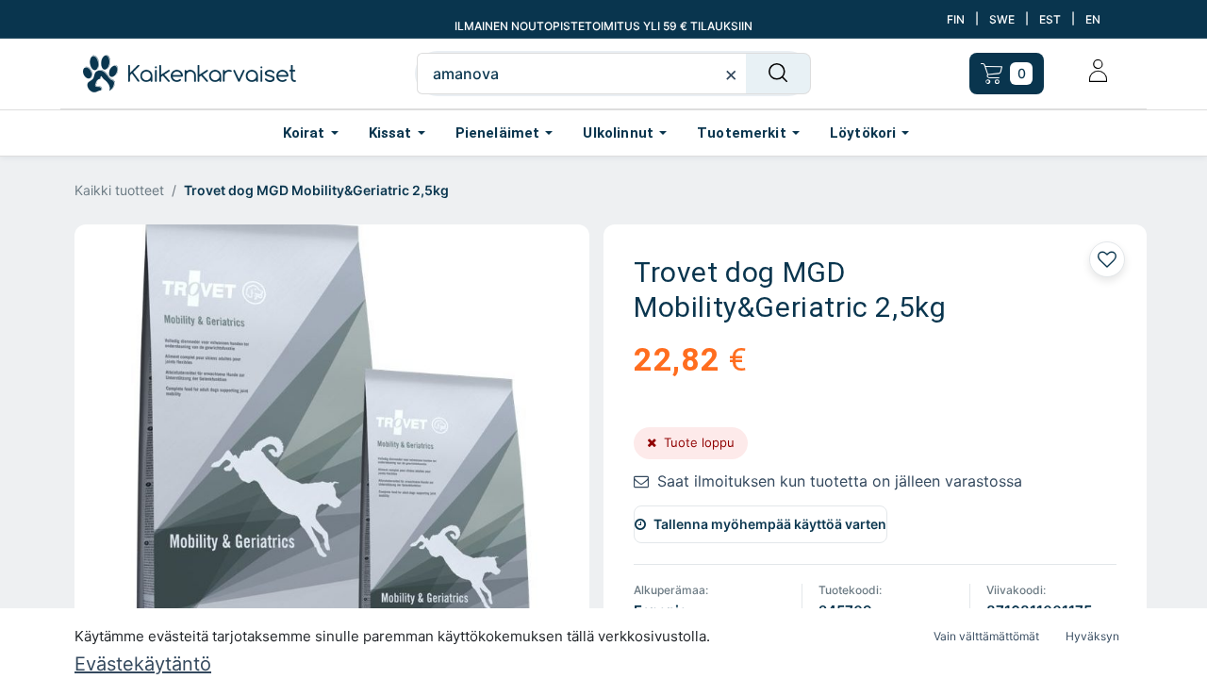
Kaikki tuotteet (119, 190)
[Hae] (778, 73)
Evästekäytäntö (142, 664)
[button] (1107, 259)
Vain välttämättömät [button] (986, 636)
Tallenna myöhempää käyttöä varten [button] (769, 524)
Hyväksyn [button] (1092, 636)
